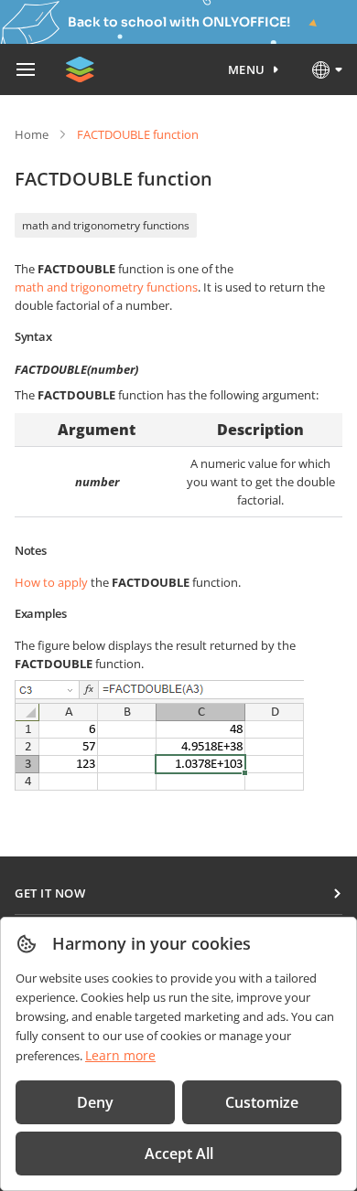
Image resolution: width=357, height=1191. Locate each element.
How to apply (51, 582)
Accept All (179, 1153)
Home (32, 134)
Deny (95, 1102)
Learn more (120, 1055)
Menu (246, 69)
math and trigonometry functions (105, 225)
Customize (261, 1102)
